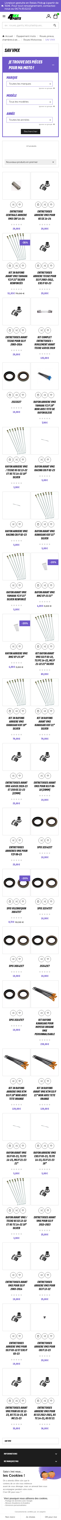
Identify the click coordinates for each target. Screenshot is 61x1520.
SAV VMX (8, 1441)
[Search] (54, 25)
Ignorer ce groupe (46, 88)
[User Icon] (48, 16)
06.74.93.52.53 (23, 8)
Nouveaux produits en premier (30, 162)
